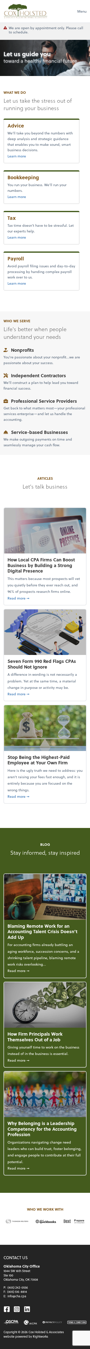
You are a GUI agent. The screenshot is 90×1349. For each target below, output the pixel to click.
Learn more (28, 156)
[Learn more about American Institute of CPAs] (30, 1322)
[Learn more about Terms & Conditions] (76, 1322)
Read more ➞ (45, 598)
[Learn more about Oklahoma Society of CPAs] (11, 1322)
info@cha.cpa (17, 1296)
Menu (81, 11)
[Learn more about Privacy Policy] (52, 1322)
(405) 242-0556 (18, 1287)
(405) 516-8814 (17, 1291)
